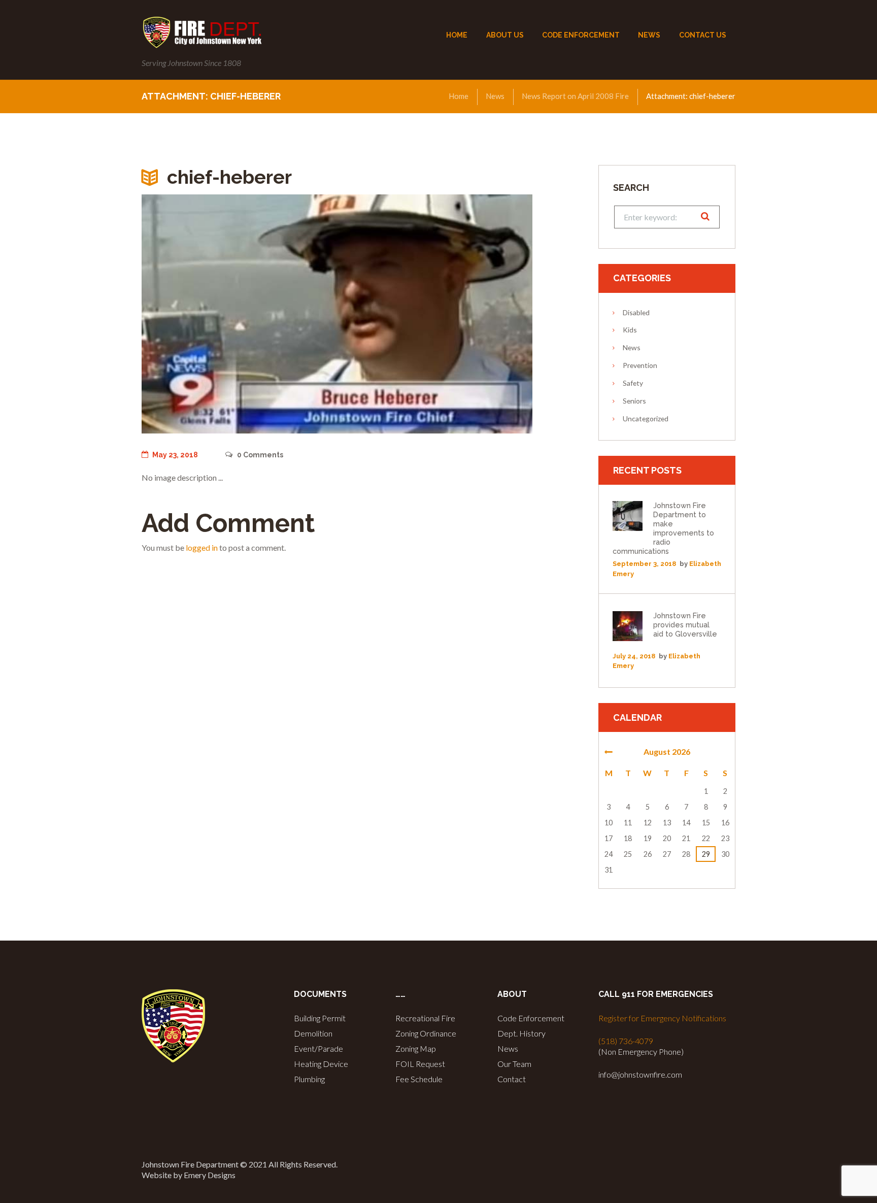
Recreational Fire (425, 1018)
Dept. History (521, 1033)
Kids (630, 329)
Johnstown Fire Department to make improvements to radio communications (663, 528)
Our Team (514, 1063)
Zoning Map (415, 1048)
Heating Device (321, 1063)
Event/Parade (318, 1048)
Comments (260, 455)
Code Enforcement (530, 1018)
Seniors (634, 400)
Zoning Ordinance (425, 1033)
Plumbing (309, 1079)
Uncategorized (645, 418)
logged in (202, 547)
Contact (511, 1079)
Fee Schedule (419, 1079)
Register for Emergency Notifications (662, 1018)
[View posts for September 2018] (608, 751)
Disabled (636, 312)
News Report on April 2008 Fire (575, 96)
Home (458, 96)
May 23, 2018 (175, 455)
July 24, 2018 (634, 656)
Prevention (640, 365)
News (495, 96)
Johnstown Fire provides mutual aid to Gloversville (685, 624)
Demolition (313, 1033)
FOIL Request (420, 1063)
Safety (633, 383)
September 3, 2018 (644, 563)
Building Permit (320, 1018)
